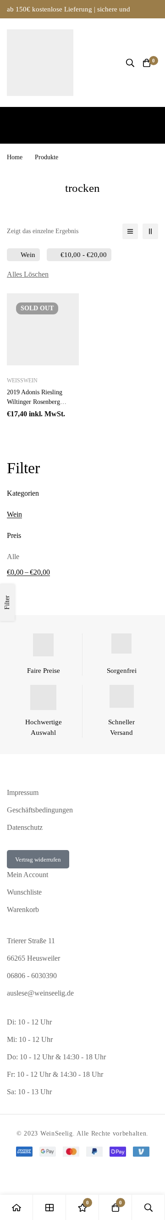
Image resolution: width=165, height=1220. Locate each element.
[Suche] (130, 62)
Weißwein (22, 380)
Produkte (46, 157)
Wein (14, 514)
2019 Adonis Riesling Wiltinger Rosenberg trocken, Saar (34, 402)
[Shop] (49, 1207)
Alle (13, 556)
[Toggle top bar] (156, 9)
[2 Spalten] (150, 231)
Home (14, 157)
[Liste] (130, 231)
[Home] (16, 1207)
